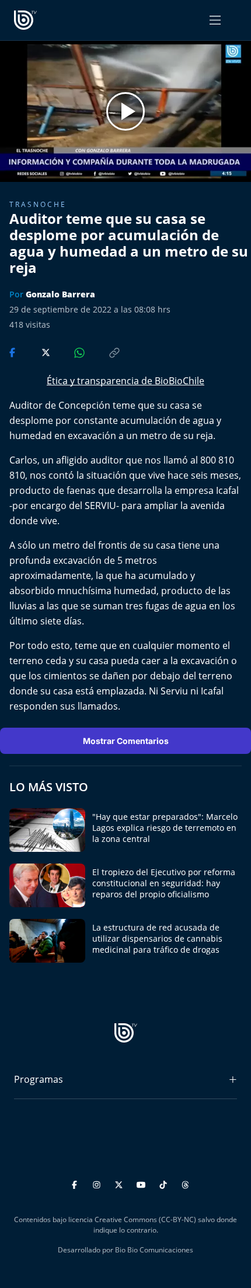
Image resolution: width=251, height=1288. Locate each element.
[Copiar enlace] (103, 351)
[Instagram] (98, 1183)
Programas (38, 1079)
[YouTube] (142, 1183)
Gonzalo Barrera (60, 294)
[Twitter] (120, 1183)
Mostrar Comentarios (126, 741)
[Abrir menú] (215, 20)
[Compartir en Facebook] (13, 351)
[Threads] (185, 1183)
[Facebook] (76, 1183)
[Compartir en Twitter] (35, 351)
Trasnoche (38, 204)
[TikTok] (165, 1183)
